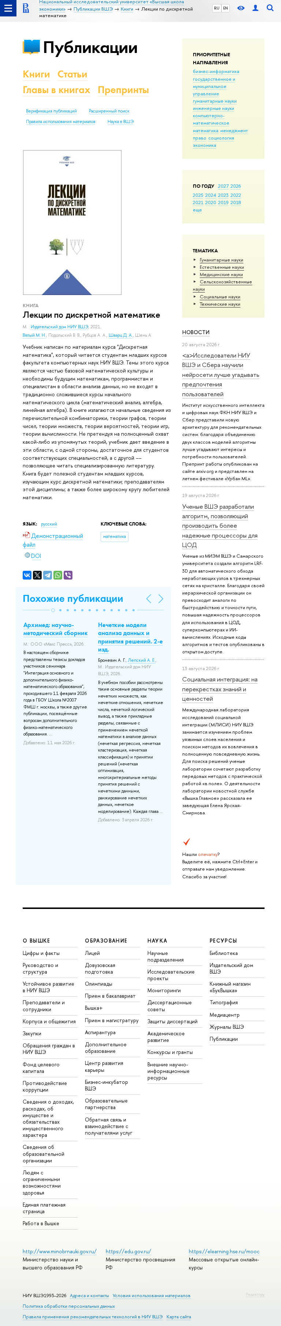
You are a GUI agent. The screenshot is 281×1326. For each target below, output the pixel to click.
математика (205, 130)
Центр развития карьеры (104, 1066)
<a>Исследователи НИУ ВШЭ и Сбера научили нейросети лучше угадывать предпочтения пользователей (220, 374)
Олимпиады (98, 983)
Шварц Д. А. (121, 335)
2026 (236, 186)
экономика (204, 145)
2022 (236, 195)
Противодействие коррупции (45, 1086)
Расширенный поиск (109, 111)
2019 (223, 202)
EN (225, 8)
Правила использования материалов (60, 122)
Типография (224, 1002)
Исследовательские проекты (171, 975)
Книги (36, 74)
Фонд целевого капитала (41, 1067)
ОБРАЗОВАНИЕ (106, 940)
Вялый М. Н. (34, 335)
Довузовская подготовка (100, 968)
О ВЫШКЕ (36, 940)
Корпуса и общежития (49, 1021)
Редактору (255, 1294)
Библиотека (224, 952)
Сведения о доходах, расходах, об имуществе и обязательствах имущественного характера (48, 1118)
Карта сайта (178, 1317)
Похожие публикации (73, 598)
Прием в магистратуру (112, 1020)
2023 (223, 195)
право (199, 137)
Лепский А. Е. (142, 660)
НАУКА (157, 940)
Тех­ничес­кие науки (220, 304)
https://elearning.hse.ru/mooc (224, 1251)
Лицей (92, 952)
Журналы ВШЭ (227, 1026)
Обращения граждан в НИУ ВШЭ (49, 1048)
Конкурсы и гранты (170, 1051)
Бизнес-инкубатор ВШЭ (106, 1085)
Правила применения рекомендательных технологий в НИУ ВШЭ (93, 1317)
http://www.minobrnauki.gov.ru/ (60, 1251)
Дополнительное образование (106, 1047)
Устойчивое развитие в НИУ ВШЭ (48, 987)
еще (197, 209)
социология (221, 137)
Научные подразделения (165, 956)
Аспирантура (100, 1032)
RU (217, 8)
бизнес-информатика (216, 71)
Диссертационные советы (169, 1005)
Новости (196, 332)
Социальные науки (220, 296)
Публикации (90, 47)
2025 (198, 195)
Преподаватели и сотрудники (44, 1005)
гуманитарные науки (215, 101)
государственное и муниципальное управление (214, 86)
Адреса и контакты (89, 1295)
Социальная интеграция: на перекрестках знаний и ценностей (220, 689)
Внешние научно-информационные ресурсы (168, 1071)
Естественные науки (222, 267)
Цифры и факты (41, 952)
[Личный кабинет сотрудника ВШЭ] (255, 8)
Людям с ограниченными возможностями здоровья (42, 1182)
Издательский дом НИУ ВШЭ (59, 327)
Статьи (72, 74)
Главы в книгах (56, 89)
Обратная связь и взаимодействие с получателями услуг (108, 1126)
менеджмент (234, 130)
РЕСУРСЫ (223, 940)
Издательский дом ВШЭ (231, 968)
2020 (210, 202)
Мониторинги (164, 990)
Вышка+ (94, 1007)
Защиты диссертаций (172, 1021)
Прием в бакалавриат (110, 995)
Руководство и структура (40, 968)
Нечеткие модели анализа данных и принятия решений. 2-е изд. (130, 637)
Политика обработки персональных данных (69, 1306)
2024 (210, 195)
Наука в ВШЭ (121, 122)
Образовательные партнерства (106, 1104)
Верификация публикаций (51, 111)
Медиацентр (225, 1014)
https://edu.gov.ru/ (128, 1251)
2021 (198, 202)
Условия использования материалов (152, 1295)
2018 (236, 202)
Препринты (123, 89)
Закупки (32, 1033)
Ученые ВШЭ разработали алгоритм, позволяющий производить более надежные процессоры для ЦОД (220, 525)
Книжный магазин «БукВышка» (230, 987)
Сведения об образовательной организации (43, 1153)
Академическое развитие (166, 1036)
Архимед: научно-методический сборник (55, 629)
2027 (223, 186)
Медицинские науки (221, 274)
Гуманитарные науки (221, 259)
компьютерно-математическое (211, 119)
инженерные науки (213, 108)
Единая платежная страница (44, 1208)
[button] (53, 610)
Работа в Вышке (41, 1223)
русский (49, 524)
